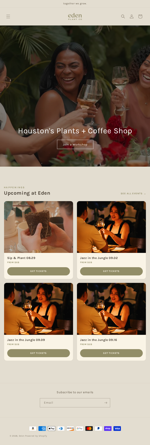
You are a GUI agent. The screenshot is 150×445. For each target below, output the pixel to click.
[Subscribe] (105, 402)
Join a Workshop (75, 144)
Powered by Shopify (36, 436)
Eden (22, 436)
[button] (8, 16)
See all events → (133, 193)
